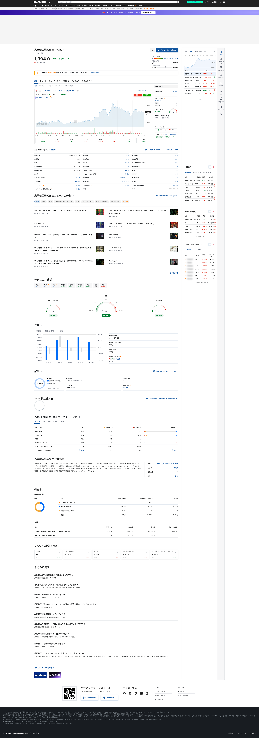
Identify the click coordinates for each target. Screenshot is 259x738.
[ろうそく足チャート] (36, 91)
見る (82, 450)
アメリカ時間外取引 (69, 9)
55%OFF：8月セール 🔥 (195, 2)
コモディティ (198, 51)
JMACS (38, 552)
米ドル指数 (188, 93)
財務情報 (66, 81)
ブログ (157, 687)
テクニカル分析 (43, 279)
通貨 (186, 51)
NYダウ (187, 83)
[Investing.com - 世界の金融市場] (42, 2)
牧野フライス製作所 (128, 552)
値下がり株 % (207, 172)
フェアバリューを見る (170, 58)
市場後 (78, 9)
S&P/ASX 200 (189, 90)
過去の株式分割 (69, 86)
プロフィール (43, 86)
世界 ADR (84, 9)
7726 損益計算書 (43, 398)
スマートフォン (160, 691)
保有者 (38, 489)
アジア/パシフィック (122, 9)
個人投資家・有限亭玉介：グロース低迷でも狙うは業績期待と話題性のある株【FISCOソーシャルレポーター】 (62, 249)
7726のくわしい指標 (171, 149)
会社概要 (181, 687)
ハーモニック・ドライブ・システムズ (162, 552)
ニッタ (96, 552)
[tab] (38, 285)
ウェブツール (159, 700)
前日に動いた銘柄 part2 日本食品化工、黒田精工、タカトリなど (132, 224)
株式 (36, 9)
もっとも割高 (198, 249)
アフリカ (132, 9)
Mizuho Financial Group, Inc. (45, 535)
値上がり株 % (197, 172)
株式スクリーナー (121, 5)
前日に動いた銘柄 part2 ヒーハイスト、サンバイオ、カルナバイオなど (60, 210)
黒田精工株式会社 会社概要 (49, 458)
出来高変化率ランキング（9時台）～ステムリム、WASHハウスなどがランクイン (63, 236)
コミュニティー (87, 81)
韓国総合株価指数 (189, 80)
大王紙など (113, 261)
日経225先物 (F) (189, 77)
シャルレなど (39, 224)
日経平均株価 (188, 74)
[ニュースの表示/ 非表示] (78, 91)
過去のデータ (58, 86)
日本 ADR (91, 9)
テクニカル (76, 81)
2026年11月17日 (124, 178)
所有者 (51, 86)
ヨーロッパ (108, 9)
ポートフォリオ (160, 695)
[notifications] (220, 2)
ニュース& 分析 (54, 81)
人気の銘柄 (188, 172)
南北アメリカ (99, 9)
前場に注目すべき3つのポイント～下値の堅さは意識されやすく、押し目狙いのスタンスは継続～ (138, 211)
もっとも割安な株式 (192, 244)
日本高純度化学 (69, 552)
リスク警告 (253, 733)
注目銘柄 (188, 167)
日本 (53, 9)
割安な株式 (139, 9)
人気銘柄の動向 (190, 211)
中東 (114, 9)
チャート (43, 81)
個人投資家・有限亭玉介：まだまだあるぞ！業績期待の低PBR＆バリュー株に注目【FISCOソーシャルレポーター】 (63, 262)
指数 (191, 51)
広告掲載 (181, 691)
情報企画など (113, 235)
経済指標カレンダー (108, 5)
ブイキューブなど (115, 248)
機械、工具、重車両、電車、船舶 (167, 463)
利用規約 (230, 733)
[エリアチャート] (40, 91)
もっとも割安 (188, 249)
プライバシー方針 (241, 733)
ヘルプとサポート (184, 695)
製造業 (176, 468)
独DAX (187, 87)
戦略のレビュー (95, 72)
